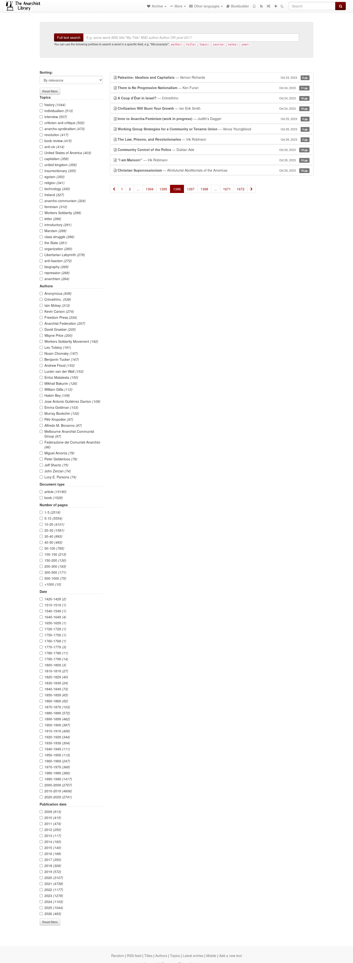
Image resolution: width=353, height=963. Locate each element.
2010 (52, 817)
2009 (52, 811)
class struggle (59, 236)
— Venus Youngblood (213, 128)
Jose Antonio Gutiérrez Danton (72, 401)
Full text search (68, 37)
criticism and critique (64, 122)
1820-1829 (56, 676)
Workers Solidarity (62, 212)
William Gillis (58, 389)
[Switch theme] (282, 6)
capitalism (56, 158)
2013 (52, 835)
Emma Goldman (61, 407)
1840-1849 (56, 688)
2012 (52, 829)
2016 (52, 853)
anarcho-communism (65, 200)
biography (56, 266)
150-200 (55, 560)
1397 (191, 189)
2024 (53, 901)
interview (55, 116)
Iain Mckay (57, 305)
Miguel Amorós (59, 453)
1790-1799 (56, 658)
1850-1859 (56, 694)
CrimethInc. (57, 299)
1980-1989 (57, 772)
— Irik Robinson (213, 139)
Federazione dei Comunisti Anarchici (72, 444)
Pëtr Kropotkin (58, 419)
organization (58, 248)
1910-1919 (57, 730)
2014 (52, 841)
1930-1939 (57, 742)
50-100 (54, 548)
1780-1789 (56, 652)
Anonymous (58, 293)
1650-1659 (55, 622)
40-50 (53, 542)
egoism (54, 176)
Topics (175, 955)
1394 (149, 189)
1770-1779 (55, 646)
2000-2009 (58, 784)
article (55, 491)
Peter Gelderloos (60, 459)
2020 (53, 877)
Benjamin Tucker (61, 359)
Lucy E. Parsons (60, 477)
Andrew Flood (59, 365)
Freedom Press (60, 317)
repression (57, 272)
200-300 (55, 566)
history (55, 104)
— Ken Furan (213, 87)
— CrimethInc (213, 98)
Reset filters (50, 91)
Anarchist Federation (64, 323)
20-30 (54, 530)
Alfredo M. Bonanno (63, 425)
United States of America (67, 152)
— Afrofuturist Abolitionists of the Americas (213, 170)
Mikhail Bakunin (60, 383)
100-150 (55, 554)
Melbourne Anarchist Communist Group (69, 434)
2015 (52, 847)
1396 (177, 189)
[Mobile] (254, 6)
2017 (52, 859)
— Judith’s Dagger (213, 118)
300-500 (55, 572)
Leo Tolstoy (57, 347)
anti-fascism (58, 260)
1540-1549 (55, 610)
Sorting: (46, 72)
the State (55, 242)
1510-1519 (55, 604)
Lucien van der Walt (64, 371)
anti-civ (54, 146)
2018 (52, 865)
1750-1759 (55, 634)
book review (58, 140)
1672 (240, 189)
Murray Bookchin (61, 413)
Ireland (54, 194)
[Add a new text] (275, 6)
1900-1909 (57, 724)
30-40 (53, 536)
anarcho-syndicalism (64, 128)
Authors (161, 955)
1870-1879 (57, 706)
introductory (58, 224)
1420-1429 (55, 598)
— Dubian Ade (213, 149)
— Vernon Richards (213, 77)
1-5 (52, 512)
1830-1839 (56, 682)
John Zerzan (57, 471)
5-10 (53, 518)
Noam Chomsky (61, 353)
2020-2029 (58, 796)
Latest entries (193, 955)
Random (117, 955)
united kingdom (60, 164)
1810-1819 (56, 670)
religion (54, 182)
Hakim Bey (57, 395)
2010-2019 (58, 790)
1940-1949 (57, 748)
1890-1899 (57, 718)
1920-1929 (57, 736)
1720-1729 (55, 628)
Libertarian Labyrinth (64, 254)
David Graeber (60, 329)
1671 (227, 189)
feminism (55, 206)
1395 (163, 189)
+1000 (52, 584)
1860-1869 (56, 700)
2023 (53, 895)
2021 (53, 883)
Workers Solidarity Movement (71, 341)
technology (57, 188)
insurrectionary (60, 170)
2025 (53, 907)
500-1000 (55, 578)
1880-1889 (57, 712)
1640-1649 (55, 616)
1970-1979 (57, 766)
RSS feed (134, 955)
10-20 (54, 524)
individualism (58, 110)
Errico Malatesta (61, 377)
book (53, 497)
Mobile (211, 955)
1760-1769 (55, 640)
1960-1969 (57, 760)
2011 (52, 823)
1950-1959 (57, 754)
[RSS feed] (261, 6)
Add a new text (230, 955)
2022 (53, 889)
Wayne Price (58, 335)
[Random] (268, 6)
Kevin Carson (59, 311)
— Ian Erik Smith (213, 108)
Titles (148, 955)
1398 (204, 189)
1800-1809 (55, 664)
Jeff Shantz (56, 465)
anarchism (56, 278)
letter (52, 218)
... (138, 189)
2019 (52, 871)
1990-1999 (58, 778)
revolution (56, 134)
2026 (52, 913)
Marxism (55, 230)
